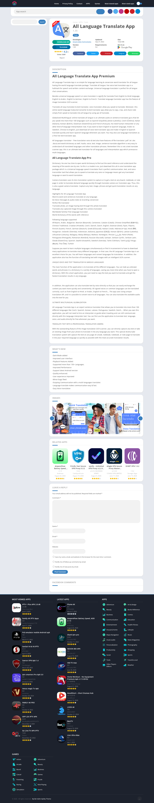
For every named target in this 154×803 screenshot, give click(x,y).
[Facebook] (110, 11)
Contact (79, 4)
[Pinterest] (132, 11)
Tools (86, 22)
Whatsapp (135, 53)
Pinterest (108, 53)
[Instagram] (121, 11)
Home (56, 4)
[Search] (100, 11)
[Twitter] (115, 11)
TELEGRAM (63, 47)
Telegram (121, 53)
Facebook (80, 53)
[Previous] (52, 418)
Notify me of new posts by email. (66, 567)
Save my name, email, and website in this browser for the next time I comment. (83, 557)
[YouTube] (126, 11)
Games (97, 4)
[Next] (140, 418)
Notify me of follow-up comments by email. (70, 562)
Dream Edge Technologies (82, 42)
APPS (88, 4)
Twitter (93, 53)
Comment (56, 498)
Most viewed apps (111, 4)
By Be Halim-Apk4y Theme (41, 799)
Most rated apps (128, 4)
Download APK (63, 42)
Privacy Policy (67, 4)
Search (42, 22)
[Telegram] (137, 11)
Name (55, 526)
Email (54, 536)
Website (55, 547)
